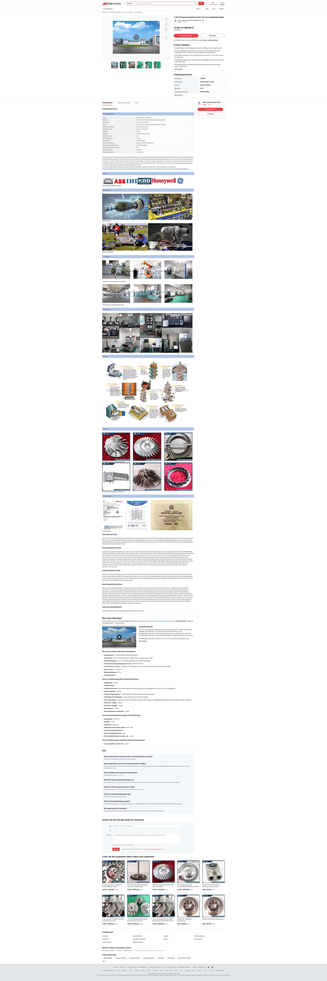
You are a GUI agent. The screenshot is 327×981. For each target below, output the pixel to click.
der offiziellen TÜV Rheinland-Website (159, 621)
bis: (111, 830)
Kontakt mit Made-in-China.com (157, 967)
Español (143, 970)
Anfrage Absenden (186, 35)
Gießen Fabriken (108, 958)
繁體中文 (125, 970)
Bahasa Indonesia (220, 970)
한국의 (176, 970)
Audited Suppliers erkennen (183, 967)
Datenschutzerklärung (142, 967)
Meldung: (109, 835)
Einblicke (194, 967)
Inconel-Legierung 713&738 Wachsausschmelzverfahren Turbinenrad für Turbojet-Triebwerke (188, 886)
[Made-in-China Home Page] (111, 3)
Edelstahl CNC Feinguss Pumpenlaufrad (212, 919)
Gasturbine (105, 936)
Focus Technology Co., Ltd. (162, 973)
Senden (116, 849)
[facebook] (208, 967)
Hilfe (207, 9)
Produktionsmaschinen (115, 12)
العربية (181, 970)
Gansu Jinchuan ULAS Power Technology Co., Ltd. (191, 20)
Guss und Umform (128, 12)
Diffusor (166, 939)
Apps (213, 9)
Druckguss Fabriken (121, 958)
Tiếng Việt (211, 970)
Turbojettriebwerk (137, 936)
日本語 (130, 970)
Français (137, 970)
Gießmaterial (171, 958)
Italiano (162, 970)
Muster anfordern (213, 40)
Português (155, 970)
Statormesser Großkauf (184, 958)
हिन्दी (193, 970)
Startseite (104, 12)
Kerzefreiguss (138, 12)
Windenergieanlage (199, 936)
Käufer (198, 9)
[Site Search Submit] (201, 3)
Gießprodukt (161, 958)
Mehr (103, 961)
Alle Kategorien (108, 9)
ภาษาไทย (199, 970)
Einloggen (222, 4)
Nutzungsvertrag (131, 967)
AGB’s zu (228, 975)
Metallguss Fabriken (148, 958)
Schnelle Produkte (171, 967)
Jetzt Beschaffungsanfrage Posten (153, 849)
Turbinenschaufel (106, 942)
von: (110, 826)
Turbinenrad (105, 939)
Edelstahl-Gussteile (138, 942)
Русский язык (169, 970)
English (112, 970)
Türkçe (204, 970)
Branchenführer (202, 967)
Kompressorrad (198, 939)
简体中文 (118, 970)
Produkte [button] (129, 3)
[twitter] (212, 967)
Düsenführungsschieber (139, 939)
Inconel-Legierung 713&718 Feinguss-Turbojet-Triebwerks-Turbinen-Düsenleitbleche (112, 886)
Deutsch (149, 970)
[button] (196, 3)
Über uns (116, 967)
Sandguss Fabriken (135, 958)
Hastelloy (166, 936)
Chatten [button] (213, 35)
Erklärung (123, 967)
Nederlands (187, 970)
